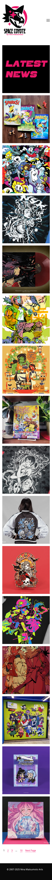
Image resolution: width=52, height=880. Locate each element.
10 (21, 850)
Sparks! (6, 96)
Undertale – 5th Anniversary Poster (20, 147)
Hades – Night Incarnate (15, 197)
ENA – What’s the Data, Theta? (17, 597)
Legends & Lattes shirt (14, 347)
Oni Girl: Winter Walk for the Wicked (21, 647)
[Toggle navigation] (48, 20)
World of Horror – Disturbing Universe (22, 447)
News (5, 46)
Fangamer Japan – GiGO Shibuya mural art (24, 697)
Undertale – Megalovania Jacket (18, 497)
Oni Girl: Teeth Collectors (15, 297)
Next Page (30, 850)
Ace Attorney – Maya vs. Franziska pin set (23, 748)
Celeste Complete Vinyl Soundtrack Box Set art (24, 800)
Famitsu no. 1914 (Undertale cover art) (22, 397)
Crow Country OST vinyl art (16, 247)
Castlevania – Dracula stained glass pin (22, 547)
